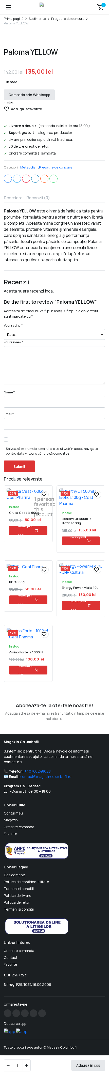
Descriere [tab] (13, 198)
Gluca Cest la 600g (24, 512)
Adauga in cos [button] (25, 530)
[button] (100, 7)
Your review (14, 342)
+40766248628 (37, 771)
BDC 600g (17, 582)
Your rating (13, 325)
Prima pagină (13, 18)
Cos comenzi (14, 874)
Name (9, 392)
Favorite (10, 833)
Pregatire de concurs (67, 18)
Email (9, 414)
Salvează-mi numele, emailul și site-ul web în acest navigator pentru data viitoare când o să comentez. (52, 451)
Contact (10, 957)
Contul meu (13, 813)
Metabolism (29, 167)
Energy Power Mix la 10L (80, 587)
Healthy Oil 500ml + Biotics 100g (77, 520)
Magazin (11, 820)
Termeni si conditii (19, 888)
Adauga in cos (88, 1065)
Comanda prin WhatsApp (29, 94)
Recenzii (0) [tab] (38, 198)
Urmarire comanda (19, 826)
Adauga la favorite (26, 108)
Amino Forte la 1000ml (26, 652)
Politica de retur (17, 902)
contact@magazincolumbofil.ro (46, 776)
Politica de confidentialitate (26, 881)
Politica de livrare (17, 895)
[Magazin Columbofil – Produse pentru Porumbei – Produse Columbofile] (54, 7)
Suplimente (37, 18)
